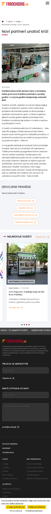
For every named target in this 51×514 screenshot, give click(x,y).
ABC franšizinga (34, 459)
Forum (4, 496)
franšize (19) (24, 208)
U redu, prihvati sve (16, 507)
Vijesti (10, 21)
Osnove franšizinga (34, 464)
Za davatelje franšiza (35, 471)
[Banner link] (25, 14)
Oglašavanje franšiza (36, 330)
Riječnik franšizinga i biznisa (37, 478)
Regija (18, 21)
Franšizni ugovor (33, 475)
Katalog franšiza (10, 444)
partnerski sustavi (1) (24, 215)
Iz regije (5, 464)
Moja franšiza (7, 475)
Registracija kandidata (11, 489)
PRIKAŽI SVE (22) (24, 201)
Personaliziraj (16, 510)
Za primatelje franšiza (35, 467)
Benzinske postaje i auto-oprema (15, 24)
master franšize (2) (24, 222)
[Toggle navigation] (47, 3)
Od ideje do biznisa (9, 478)
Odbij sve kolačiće (36, 507)
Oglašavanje (8, 452)
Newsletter (6, 492)
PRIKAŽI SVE (41, 237)
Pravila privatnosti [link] (34, 510)
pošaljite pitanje (9, 427)
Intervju (5, 471)
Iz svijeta (5, 467)
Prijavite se (7, 378)
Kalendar (6, 448)
